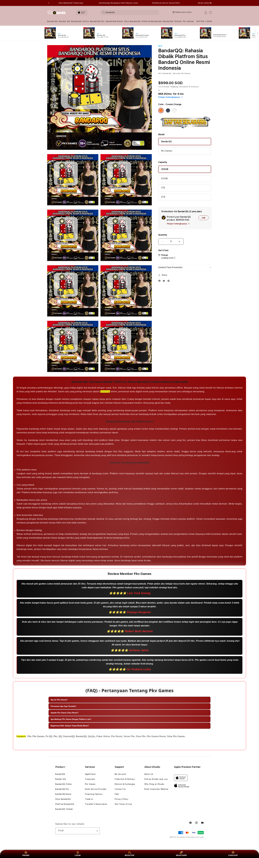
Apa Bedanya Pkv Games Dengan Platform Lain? (71, 719)
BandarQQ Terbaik (172, 21)
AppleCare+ (90, 774)
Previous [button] (48, 3)
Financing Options (93, 794)
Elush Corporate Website (156, 789)
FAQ (117, 794)
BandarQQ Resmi (114, 21)
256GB (164, 169)
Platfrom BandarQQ (151, 21)
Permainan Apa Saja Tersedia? (63, 706)
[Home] (56, 12)
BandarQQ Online (80, 21)
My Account (120, 774)
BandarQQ (52, 21)
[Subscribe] (97, 830)
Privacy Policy (121, 799)
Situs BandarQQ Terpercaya (71, 3)
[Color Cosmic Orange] (161, 110)
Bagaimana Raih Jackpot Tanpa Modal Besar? (70, 726)
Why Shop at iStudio (154, 784)
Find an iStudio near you (156, 779)
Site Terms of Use (123, 804)
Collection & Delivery (125, 779)
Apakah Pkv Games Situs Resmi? (65, 713)
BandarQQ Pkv (97, 21)
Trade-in (89, 799)
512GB (164, 178)
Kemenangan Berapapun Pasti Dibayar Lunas (118, 3)
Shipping (174, 87)
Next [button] (210, 3)
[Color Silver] (174, 110)
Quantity (162, 235)
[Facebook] (160, 281)
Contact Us (120, 789)
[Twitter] (164, 281)
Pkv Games (188, 21)
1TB (163, 187)
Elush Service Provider (95, 789)
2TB (163, 197)
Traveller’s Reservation (96, 804)
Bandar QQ (64, 21)
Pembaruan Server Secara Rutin (166, 3)
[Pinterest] (169, 281)
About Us (148, 774)
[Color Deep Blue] (168, 110)
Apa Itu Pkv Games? (59, 700)
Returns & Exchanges (125, 784)
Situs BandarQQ (132, 21)
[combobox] (129, 12)
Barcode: (177, 73)
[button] (52, 21)
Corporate (90, 779)
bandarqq (105, 391)
